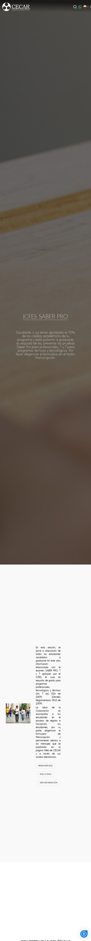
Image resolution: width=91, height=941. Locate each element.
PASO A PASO (46, 774)
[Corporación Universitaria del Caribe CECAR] (16, 7)
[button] (83, 933)
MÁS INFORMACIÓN (48, 783)
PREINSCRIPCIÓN (45, 766)
